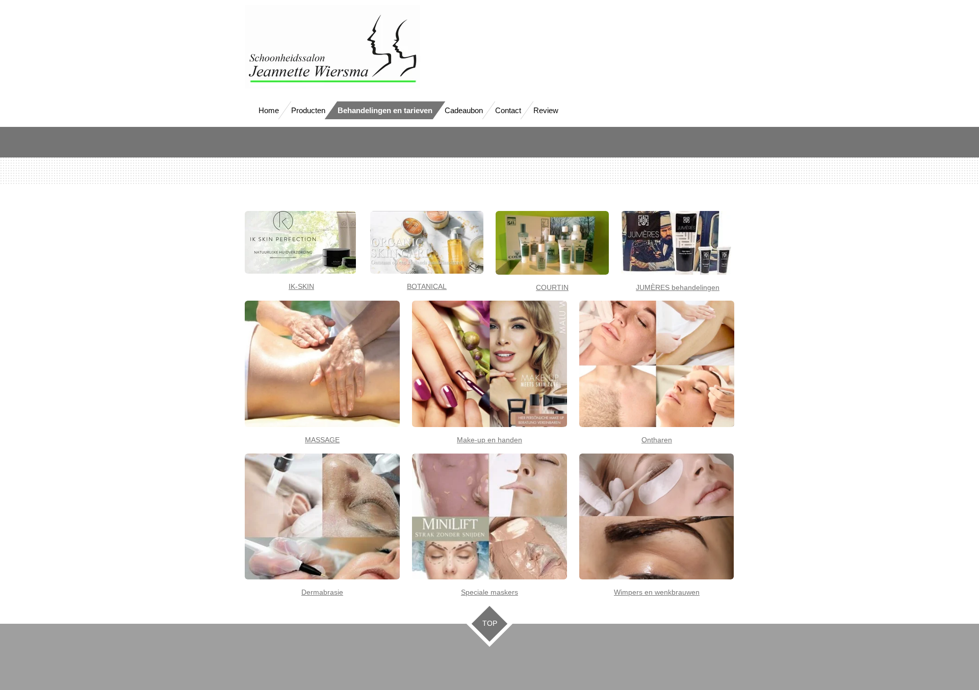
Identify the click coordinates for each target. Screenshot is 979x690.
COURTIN (552, 287)
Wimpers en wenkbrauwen (657, 592)
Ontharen (656, 440)
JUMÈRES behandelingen (677, 287)
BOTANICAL (427, 286)
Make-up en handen (489, 440)
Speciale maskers (489, 592)
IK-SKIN (301, 286)
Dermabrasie (322, 592)
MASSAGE (322, 440)
